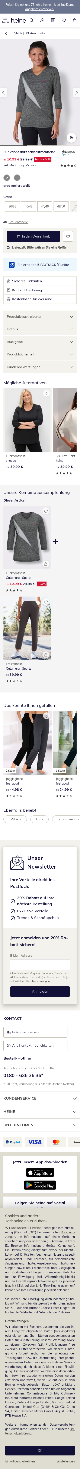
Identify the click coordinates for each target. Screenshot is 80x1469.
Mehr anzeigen (41, 981)
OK (40, 1450)
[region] (40, 1338)
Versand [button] (31, 165)
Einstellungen (66, 1461)
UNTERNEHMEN (18, 1124)
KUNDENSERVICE (19, 1098)
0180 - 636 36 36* (23, 1075)
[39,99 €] (27, 420)
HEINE (9, 1111)
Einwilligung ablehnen (20, 1461)
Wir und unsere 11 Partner (23, 1228)
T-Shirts (15, 819)
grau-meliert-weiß (16, 186)
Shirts (18, 33)
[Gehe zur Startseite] (18, 20)
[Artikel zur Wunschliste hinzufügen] (68, 236)
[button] (5, 20)
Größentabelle (18, 222)
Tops (39, 819)
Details (12, 329)
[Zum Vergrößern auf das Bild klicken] (71, 138)
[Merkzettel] (63, 20)
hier (7, 1286)
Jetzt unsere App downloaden (40, 1161)
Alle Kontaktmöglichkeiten (33, 1045)
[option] (6, 177)
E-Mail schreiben (23, 1033)
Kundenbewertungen (23, 367)
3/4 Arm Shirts (35, 33)
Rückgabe (15, 342)
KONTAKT (12, 1018)
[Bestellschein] (53, 20)
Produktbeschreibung (24, 316)
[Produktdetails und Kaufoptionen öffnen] (45, 564)
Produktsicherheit (21, 354)
